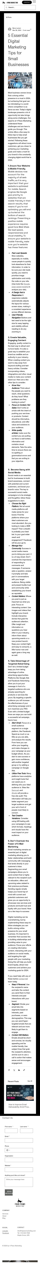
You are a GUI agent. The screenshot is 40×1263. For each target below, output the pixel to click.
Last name (24, 1126)
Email (7, 1136)
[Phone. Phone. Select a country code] (8, 1150)
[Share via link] (24, 1070)
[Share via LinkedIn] (19, 1070)
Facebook (5, 1233)
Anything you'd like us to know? (15, 1175)
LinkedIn (5, 1231)
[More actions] (31, 29)
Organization (9, 1156)
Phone (7, 1146)
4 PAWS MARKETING (12, 3)
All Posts (8, 17)
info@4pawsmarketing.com (26, 1231)
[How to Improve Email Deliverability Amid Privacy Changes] (20, 1093)
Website (8, 1165)
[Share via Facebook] (9, 1070)
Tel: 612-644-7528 (23, 1233)
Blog (3, 1218)
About (4, 1216)
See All (30, 1081)
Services (5, 1214)
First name (9, 1126)
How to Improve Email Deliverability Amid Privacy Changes (20, 1105)
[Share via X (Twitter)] (14, 1070)
